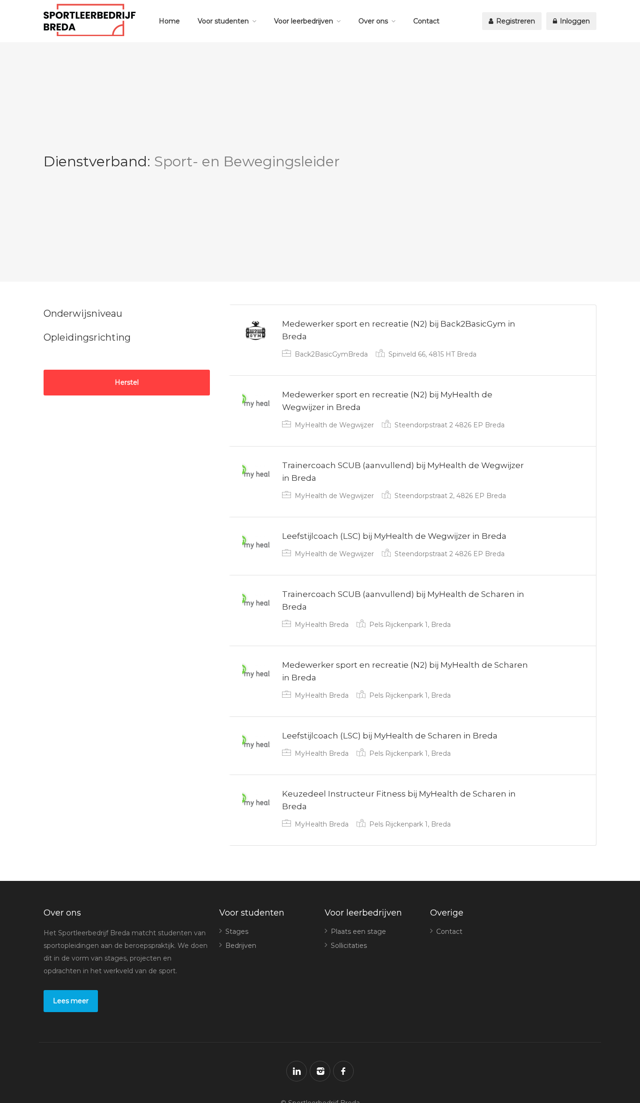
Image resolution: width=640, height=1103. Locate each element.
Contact (426, 21)
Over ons (373, 21)
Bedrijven (240, 945)
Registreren (514, 21)
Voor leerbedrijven (303, 21)
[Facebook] (343, 1071)
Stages (236, 931)
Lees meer (71, 1001)
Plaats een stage (358, 931)
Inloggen (574, 21)
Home (169, 21)
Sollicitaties (349, 945)
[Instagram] (320, 1071)
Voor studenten (223, 21)
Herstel (127, 382)
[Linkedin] (296, 1071)
